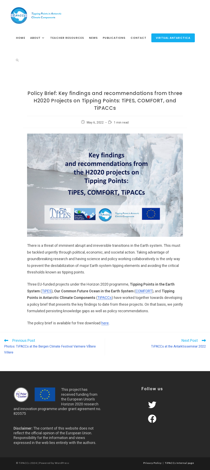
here (105, 323)
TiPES (46, 291)
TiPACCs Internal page (179, 462)
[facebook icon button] (152, 419)
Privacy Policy (152, 462)
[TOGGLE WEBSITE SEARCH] (17, 60)
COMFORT (144, 291)
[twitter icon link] (152, 405)
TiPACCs (104, 297)
